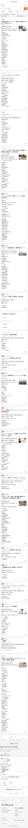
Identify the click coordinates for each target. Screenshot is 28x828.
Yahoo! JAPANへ (4, 823)
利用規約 (16, 810)
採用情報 (16, 815)
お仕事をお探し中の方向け (6, 810)
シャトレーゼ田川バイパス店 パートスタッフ (13, 477)
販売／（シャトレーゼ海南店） (10, 606)
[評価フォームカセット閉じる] (26, 789)
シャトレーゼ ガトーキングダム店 (10, 75)
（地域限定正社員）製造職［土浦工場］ (12, 567)
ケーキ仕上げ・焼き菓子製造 (9, 334)
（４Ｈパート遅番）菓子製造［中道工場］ (13, 296)
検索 (26, 8)
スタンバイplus (4, 820)
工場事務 (4, 641)
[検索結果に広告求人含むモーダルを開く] (6, 16)
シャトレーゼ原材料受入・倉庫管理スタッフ (13, 247)
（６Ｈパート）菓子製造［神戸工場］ (11, 550)
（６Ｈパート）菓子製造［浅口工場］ (11, 358)
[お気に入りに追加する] (24, 68)
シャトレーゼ (5, 114)
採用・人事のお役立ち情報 (19, 820)
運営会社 (16, 813)
